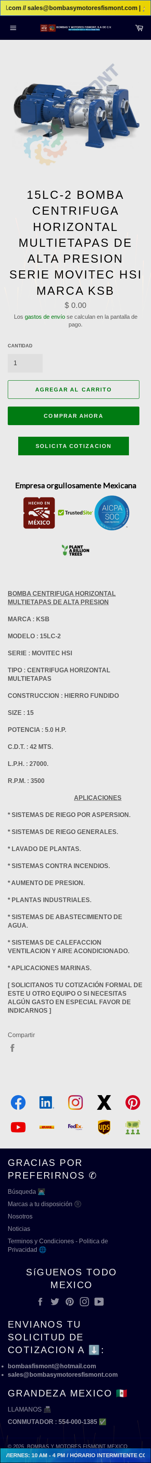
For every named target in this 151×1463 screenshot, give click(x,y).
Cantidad (20, 346)
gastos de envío (45, 316)
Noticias (19, 1228)
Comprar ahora (73, 416)
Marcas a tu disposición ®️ (45, 1204)
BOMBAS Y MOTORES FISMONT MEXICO (77, 1446)
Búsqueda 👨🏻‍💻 (26, 1191)
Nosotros (20, 1216)
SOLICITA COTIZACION (74, 446)
